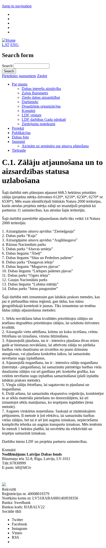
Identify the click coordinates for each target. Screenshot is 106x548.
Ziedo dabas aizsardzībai (41, 97)
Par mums (19, 84)
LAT (5, 45)
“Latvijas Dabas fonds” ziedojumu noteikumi (37, 476)
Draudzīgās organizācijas (41, 106)
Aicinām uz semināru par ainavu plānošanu (55, 146)
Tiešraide (19, 150)
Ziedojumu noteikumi (38, 124)
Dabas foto (20, 137)
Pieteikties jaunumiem (19, 76)
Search (8, 66)
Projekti (18, 128)
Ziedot (42, 76)
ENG (14, 45)
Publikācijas (21, 133)
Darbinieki (30, 102)
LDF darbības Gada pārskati (44, 119)
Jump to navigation (17, 6)
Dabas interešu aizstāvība (41, 89)
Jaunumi (18, 141)
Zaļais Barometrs (35, 93)
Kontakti (28, 111)
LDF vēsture (31, 115)
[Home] (9, 40)
